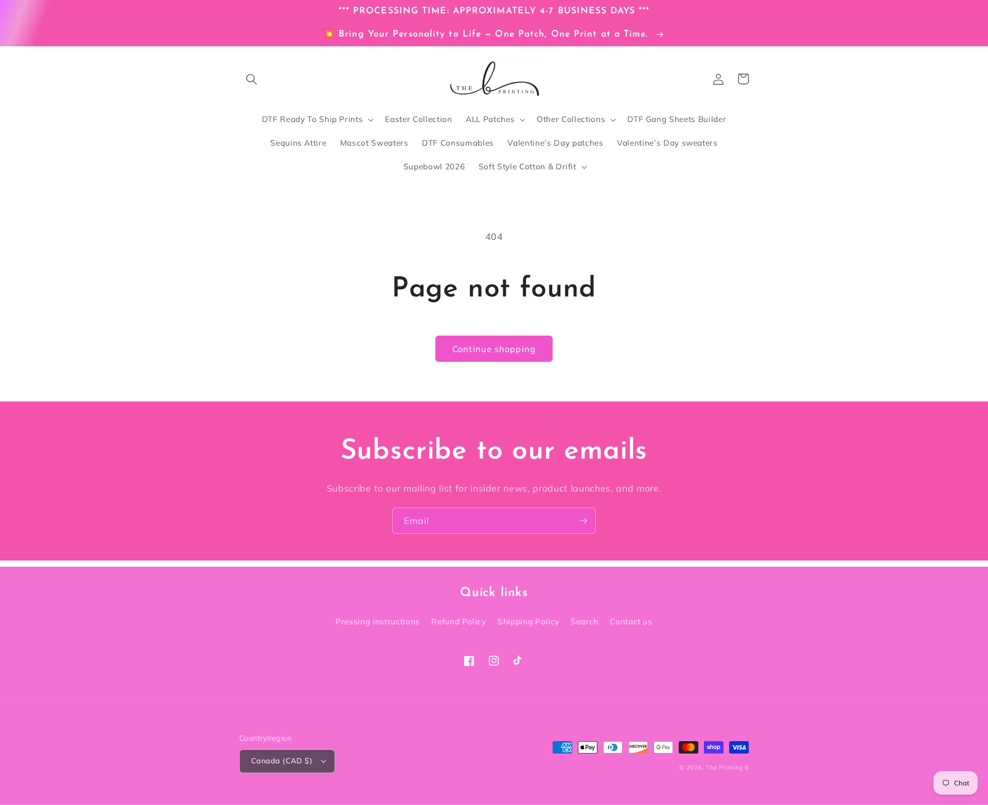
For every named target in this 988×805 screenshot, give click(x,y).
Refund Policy (458, 621)
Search (584, 621)
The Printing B (727, 767)
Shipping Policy (528, 621)
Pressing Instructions (378, 621)
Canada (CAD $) (281, 760)
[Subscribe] (583, 520)
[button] (251, 78)
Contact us (631, 621)
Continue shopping (494, 348)
